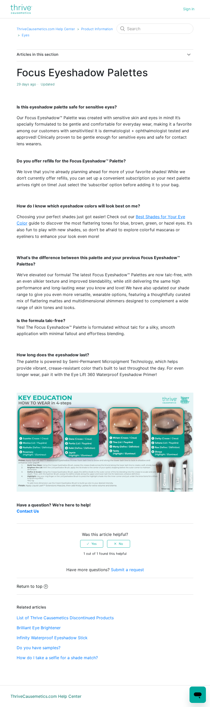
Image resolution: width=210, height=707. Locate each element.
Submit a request (127, 569)
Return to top (30, 586)
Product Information (97, 29)
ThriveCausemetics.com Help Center (46, 29)
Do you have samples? (38, 647)
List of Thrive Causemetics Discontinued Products (65, 617)
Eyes (25, 35)
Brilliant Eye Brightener (39, 627)
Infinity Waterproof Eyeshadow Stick (52, 637)
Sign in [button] (188, 9)
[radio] (91, 544)
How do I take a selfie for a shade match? (57, 657)
